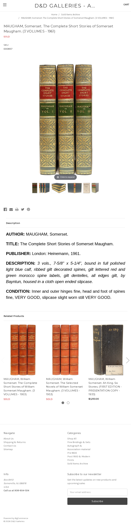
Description (13, 223)
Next (127, 360)
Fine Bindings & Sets (78, 442)
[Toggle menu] (4, 4)
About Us (9, 438)
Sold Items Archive (77, 463)
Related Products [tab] (14, 316)
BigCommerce (21, 518)
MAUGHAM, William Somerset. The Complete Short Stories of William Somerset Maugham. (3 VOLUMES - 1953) (20, 386)
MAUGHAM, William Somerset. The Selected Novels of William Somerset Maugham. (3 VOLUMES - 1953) (64, 386)
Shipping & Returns (15, 442)
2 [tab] (68, 402)
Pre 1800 (72, 452)
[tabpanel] (23, 362)
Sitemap (8, 449)
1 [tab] (63, 402)
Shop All (71, 438)
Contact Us (10, 445)
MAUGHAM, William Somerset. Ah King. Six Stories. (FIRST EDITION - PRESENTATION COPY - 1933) (105, 386)
